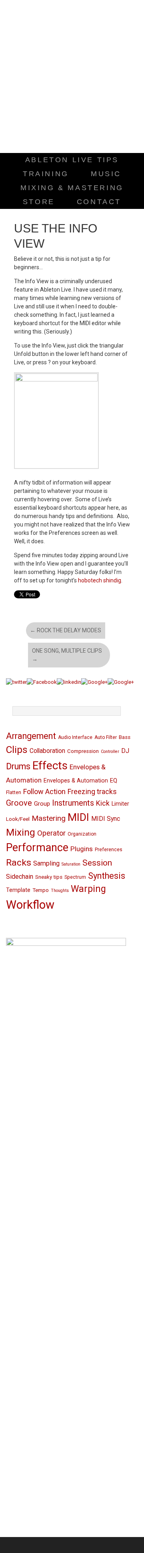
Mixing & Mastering (72, 188)
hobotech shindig (99, 580)
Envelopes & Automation (76, 780)
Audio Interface (75, 737)
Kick (103, 803)
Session (97, 863)
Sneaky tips (48, 877)
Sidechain (19, 876)
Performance (37, 847)
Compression (83, 751)
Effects (50, 765)
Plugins (81, 849)
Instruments (73, 803)
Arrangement (31, 736)
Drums (18, 766)
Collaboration (47, 751)
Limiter (120, 803)
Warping (88, 889)
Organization (82, 834)
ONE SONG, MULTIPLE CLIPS (67, 654)
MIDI (78, 817)
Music (106, 174)
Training (46, 174)
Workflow (30, 905)
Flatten (13, 792)
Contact (99, 202)
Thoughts (60, 890)
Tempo (40, 890)
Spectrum (75, 877)
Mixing (20, 832)
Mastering (49, 818)
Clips (17, 749)
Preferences (108, 849)
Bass (124, 737)
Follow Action (44, 791)
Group (42, 803)
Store (39, 202)
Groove (19, 803)
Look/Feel (18, 819)
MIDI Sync (105, 818)
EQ (113, 780)
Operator (51, 833)
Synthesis (106, 876)
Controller (110, 751)
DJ (125, 751)
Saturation (71, 864)
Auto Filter (105, 737)
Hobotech (72, 78)
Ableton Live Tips (72, 160)
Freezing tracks (92, 792)
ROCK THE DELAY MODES (65, 630)
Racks (18, 862)
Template (18, 890)
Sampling (46, 863)
